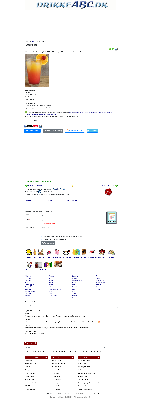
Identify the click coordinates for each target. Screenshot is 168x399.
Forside (34, 41)
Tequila (98, 278)
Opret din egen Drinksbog (53, 131)
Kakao (51, 293)
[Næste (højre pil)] (113, 49)
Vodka (98, 287)
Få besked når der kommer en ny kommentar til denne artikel (62, 236)
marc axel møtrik (30, 331)
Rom (73, 285)
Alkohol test (42, 114)
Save (36, 126)
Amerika (28, 278)
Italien (50, 287)
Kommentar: (29, 227)
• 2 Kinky (29, 200)
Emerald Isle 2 (56, 367)
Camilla (27, 319)
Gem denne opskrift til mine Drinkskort (38, 181)
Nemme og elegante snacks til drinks (89, 383)
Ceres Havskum (83, 379)
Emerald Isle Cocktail (58, 363)
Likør (50, 298)
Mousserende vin (77, 280)
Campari (28, 287)
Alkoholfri (28, 276)
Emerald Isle (55, 370)
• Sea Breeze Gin (71, 200)
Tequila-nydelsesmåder (85, 389)
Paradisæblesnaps (84, 363)
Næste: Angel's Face (108, 185)
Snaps (74, 293)
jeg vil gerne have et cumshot (34, 333)
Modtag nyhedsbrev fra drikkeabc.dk (54, 239)
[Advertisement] (71, 24)
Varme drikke (92, 112)
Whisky (98, 289)
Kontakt (80, 394)
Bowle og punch (30, 285)
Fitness (27, 295)
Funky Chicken (56, 389)
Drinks (71, 112)
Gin (50, 278)
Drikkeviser (34, 114)
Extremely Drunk (30, 363)
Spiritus (76, 112)
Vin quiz (98, 285)
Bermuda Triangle (30, 383)
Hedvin (51, 280)
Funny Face (55, 373)
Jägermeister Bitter (84, 360)
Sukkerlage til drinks (84, 367)
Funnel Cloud (55, 376)
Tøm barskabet (51, 114)
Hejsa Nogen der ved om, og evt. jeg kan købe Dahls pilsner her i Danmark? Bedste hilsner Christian (57, 327)
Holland (51, 282)
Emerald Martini (56, 360)
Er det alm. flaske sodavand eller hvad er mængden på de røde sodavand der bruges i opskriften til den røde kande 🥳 (62, 322)
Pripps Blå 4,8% (30, 389)
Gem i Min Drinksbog (32, 131)
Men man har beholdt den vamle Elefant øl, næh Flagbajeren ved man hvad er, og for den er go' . (55, 316)
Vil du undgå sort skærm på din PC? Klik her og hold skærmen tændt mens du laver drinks (56, 52)
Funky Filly (54, 383)
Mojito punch (82, 370)
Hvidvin (51, 285)
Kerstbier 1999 (29, 379)
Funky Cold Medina (57, 386)
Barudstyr (28, 280)
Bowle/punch (108, 112)
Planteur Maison (30, 376)
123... (104, 351)
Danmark (28, 293)
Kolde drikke (84, 112)
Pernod (74, 282)
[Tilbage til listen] (72, 185)
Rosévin (74, 287)
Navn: (27, 214)
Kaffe (50, 291)
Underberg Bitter (83, 386)
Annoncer (73, 394)
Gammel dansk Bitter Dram (86, 373)
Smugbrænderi (82, 376)
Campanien (28, 370)
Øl (96, 291)
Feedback (93, 131)
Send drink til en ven (76, 131)
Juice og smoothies (55, 289)
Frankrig (51, 276)
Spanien (74, 295)
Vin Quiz (100, 112)
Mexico (74, 278)
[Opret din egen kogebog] (111, 217)
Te (96, 276)
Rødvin (74, 289)
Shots (74, 291)
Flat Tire (27, 367)
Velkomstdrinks (101, 282)
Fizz (26, 298)
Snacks (27, 114)
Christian (28, 325)
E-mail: (27, 220)
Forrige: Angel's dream (35, 185)
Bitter (26, 282)
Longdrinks (75, 276)
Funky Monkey (56, 379)
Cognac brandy (30, 291)
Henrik (27, 314)
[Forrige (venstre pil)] (110, 49)
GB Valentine (29, 386)
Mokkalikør (28, 360)
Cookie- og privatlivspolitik (92, 394)
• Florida (49, 200)
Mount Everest (30, 373)
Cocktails (28, 289)
